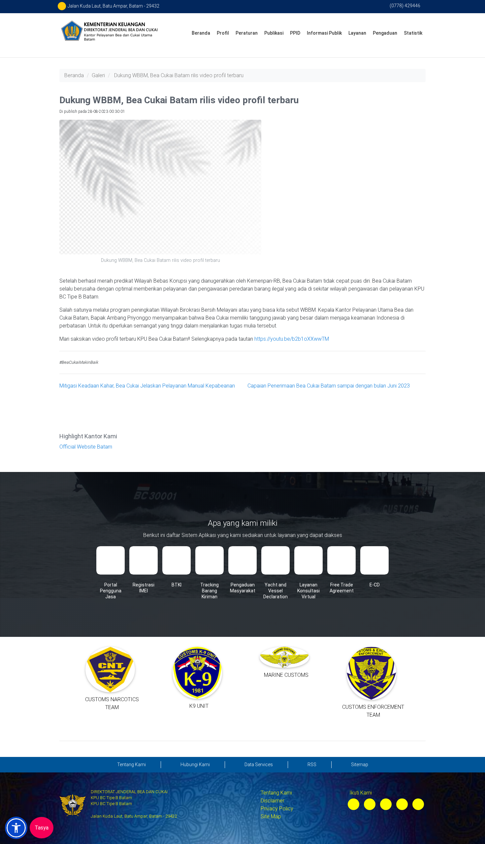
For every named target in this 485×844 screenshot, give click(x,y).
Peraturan (247, 33)
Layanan (357, 33)
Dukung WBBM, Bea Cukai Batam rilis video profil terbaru (178, 75)
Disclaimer (272, 800)
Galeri (98, 75)
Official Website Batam (85, 447)
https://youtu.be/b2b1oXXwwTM (291, 339)
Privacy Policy (277, 808)
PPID (295, 33)
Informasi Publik (324, 33)
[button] (16, 827)
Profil (223, 33)
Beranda (201, 33)
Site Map (271, 816)
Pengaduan (385, 33)
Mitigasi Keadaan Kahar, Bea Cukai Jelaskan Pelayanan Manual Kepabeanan (147, 386)
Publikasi (273, 33)
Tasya (41, 828)
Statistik (413, 33)
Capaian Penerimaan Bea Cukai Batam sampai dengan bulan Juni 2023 (328, 386)
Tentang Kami (276, 793)
